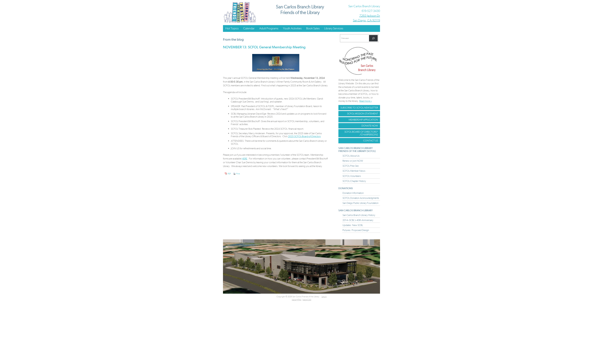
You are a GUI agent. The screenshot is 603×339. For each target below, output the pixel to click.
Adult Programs (268, 28)
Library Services (333, 28)
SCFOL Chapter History (354, 181)
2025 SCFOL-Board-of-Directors (304, 136)
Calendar (249, 28)
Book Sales (313, 28)
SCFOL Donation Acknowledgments (360, 197)
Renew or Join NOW (352, 160)
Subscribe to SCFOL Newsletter (359, 107)
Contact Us (370, 140)
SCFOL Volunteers (351, 176)
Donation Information (353, 192)
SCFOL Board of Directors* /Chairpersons (361, 133)
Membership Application (363, 119)
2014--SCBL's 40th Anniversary (357, 220)
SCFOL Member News (353, 170)
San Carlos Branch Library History (358, 215)
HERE (244, 158)
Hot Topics (232, 28)
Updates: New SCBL (352, 225)
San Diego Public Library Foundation (360, 203)
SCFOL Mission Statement (362, 113)
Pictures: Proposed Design (355, 230)
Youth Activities (292, 28)
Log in (324, 296)
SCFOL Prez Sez (350, 165)
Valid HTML (296, 300)
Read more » (365, 101)
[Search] (373, 38)
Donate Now (369, 125)
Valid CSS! (307, 300)
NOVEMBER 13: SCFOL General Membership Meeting (264, 47)
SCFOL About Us (350, 155)
